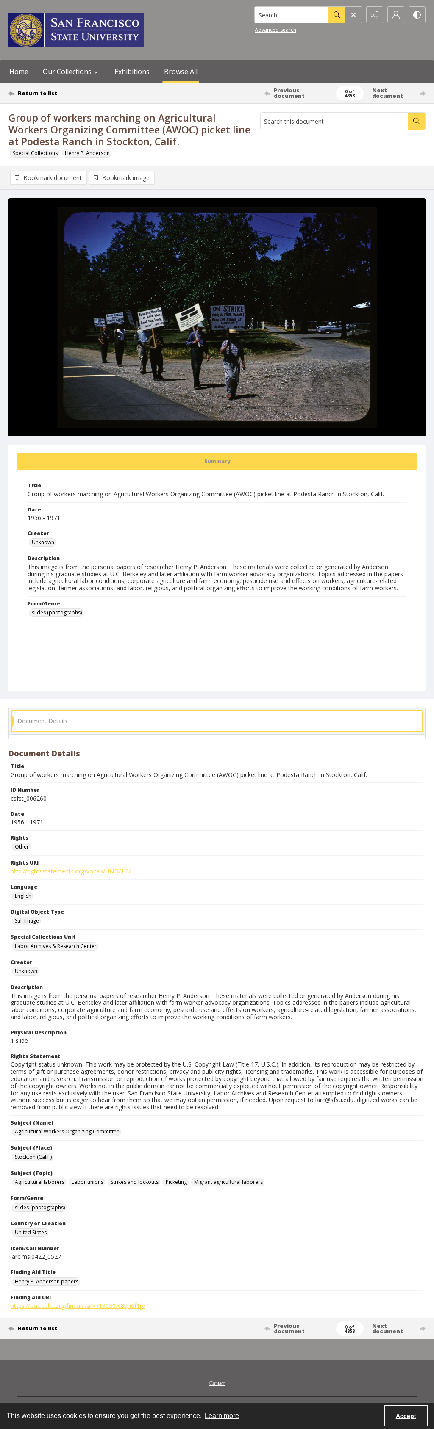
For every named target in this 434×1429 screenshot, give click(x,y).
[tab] (217, 461)
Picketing (176, 1182)
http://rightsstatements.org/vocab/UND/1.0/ (71, 871)
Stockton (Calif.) (33, 1157)
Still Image (27, 920)
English (23, 895)
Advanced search (275, 29)
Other (22, 846)
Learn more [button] (222, 1415)
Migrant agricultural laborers (228, 1182)
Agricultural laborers (39, 1182)
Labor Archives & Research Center (56, 946)
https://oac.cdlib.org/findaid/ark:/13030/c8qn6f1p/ (78, 1306)
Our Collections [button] (67, 71)
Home (18, 71)
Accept (406, 1415)
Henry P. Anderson (87, 153)
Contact (217, 1383)
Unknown (43, 542)
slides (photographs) (57, 612)
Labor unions (87, 1182)
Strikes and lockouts (135, 1182)
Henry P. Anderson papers (46, 1281)
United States (31, 1232)
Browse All (181, 71)
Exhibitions (132, 71)
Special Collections (35, 153)
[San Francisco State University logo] (76, 30)
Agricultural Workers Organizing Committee (67, 1131)
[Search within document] (416, 121)
